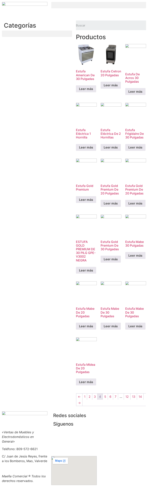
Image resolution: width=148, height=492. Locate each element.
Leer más (86, 89)
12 (127, 397)
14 (140, 397)
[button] (98, 5)
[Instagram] (81, 437)
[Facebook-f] (81, 426)
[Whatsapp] (81, 448)
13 (133, 397)
